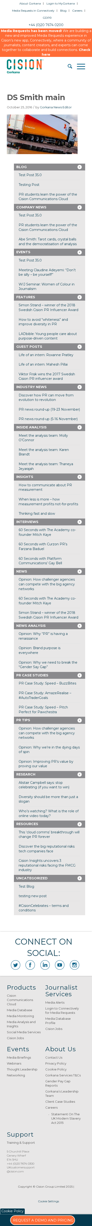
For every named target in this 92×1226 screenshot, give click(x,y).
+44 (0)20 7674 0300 (20, 1163)
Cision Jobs (15, 1038)
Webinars (14, 1063)
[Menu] (78, 66)
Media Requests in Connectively (33, 10)
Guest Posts (29, 346)
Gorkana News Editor (56, 107)
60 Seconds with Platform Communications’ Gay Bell (40, 560)
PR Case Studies (32, 675)
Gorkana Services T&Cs (63, 1075)
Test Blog (26, 886)
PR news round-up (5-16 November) (48, 419)
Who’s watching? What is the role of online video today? (49, 813)
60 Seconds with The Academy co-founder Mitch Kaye (47, 532)
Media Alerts (54, 1002)
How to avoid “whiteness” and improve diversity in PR (43, 321)
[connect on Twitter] (15, 965)
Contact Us (53, 1057)
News (21, 571)
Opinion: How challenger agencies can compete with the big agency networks (47, 584)
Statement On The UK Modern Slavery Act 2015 (66, 1118)
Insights (24, 477)
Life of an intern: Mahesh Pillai (43, 364)
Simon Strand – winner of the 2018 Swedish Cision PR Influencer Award (48, 307)
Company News (31, 207)
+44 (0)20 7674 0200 (46, 25)
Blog (63, 10)
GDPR (47, 17)
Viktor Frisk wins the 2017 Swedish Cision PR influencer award (47, 376)
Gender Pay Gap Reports (58, 1083)
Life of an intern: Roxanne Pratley (46, 355)
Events (23, 252)
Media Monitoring (20, 1016)
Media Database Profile (58, 1021)
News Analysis (31, 626)
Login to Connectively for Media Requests (62, 1010)
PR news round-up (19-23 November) (49, 409)
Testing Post (29, 185)
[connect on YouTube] (60, 965)
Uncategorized (32, 878)
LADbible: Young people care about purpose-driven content (48, 336)
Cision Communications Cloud (20, 1000)
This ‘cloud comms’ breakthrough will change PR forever (49, 834)
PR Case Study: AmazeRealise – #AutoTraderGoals (45, 695)
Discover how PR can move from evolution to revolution (46, 397)
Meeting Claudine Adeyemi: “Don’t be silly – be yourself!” (47, 272)
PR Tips (23, 720)
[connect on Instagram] (74, 965)
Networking (16, 1075)
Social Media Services (24, 1032)
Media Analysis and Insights (21, 1024)
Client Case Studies (60, 1101)
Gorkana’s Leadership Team (62, 1093)
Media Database (19, 1010)
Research (25, 774)
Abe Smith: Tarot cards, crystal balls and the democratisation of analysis (48, 241)
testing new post (33, 896)
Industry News (31, 387)
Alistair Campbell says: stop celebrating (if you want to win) (44, 785)
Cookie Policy (56, 1069)
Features (25, 297)
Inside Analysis (31, 427)
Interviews (27, 522)
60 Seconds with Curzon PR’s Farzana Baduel (43, 546)
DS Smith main (36, 97)
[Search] (67, 66)
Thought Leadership (22, 1069)
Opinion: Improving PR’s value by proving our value (46, 763)
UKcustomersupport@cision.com (21, 1169)
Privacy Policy (55, 1063)
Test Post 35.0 (30, 175)
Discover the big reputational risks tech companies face (47, 848)
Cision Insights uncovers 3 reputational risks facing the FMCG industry (47, 865)
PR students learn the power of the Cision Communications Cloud (48, 196)
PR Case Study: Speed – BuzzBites (47, 683)
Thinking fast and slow (37, 513)
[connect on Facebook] (30, 965)
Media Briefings (19, 1057)
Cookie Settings (48, 1201)
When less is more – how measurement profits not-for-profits (48, 501)
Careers (77, 10)
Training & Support (21, 1142)
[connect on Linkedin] (45, 965)
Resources (27, 824)
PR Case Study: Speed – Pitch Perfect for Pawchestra (43, 709)
